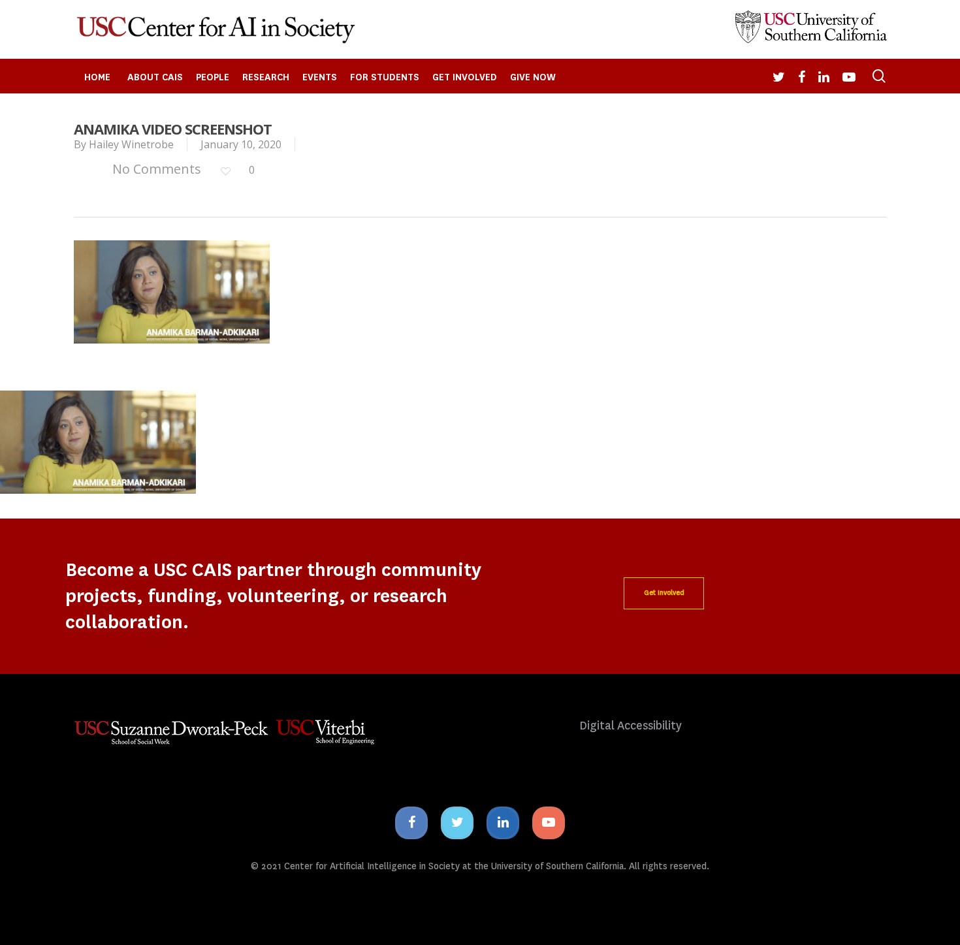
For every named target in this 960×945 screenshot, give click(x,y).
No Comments (155, 169)
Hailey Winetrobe (131, 144)
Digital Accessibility (630, 725)
